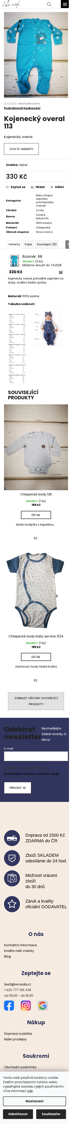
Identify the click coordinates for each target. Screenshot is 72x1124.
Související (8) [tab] (47, 244)
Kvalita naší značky (19, 950)
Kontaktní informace (20, 945)
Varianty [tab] (14, 244)
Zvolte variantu (21, 149)
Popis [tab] (28, 244)
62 (35, 538)
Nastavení (35, 1101)
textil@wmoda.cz (17, 984)
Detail (36, 515)
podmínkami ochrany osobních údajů (31, 774)
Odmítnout (18, 1114)
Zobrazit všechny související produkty (36, 701)
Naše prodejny (15, 1039)
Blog (7, 956)
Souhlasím (51, 1114)
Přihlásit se (17, 788)
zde (30, 1091)
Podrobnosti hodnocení (22, 108)
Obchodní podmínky (20, 1067)
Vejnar (23, 165)
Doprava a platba (18, 1033)
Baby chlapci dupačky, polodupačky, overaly (45, 200)
